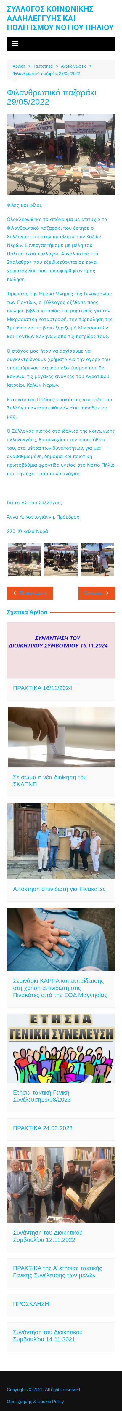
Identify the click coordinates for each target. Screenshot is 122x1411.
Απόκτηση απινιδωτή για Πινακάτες (59, 889)
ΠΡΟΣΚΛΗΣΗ (31, 1303)
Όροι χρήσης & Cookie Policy (35, 1401)
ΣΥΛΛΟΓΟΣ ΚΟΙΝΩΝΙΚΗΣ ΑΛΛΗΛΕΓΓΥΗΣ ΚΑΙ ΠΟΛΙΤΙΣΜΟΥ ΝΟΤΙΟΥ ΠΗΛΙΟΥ (60, 18)
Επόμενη (93, 593)
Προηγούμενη (33, 593)
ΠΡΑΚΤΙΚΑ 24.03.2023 (43, 1128)
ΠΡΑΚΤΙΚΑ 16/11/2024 (42, 688)
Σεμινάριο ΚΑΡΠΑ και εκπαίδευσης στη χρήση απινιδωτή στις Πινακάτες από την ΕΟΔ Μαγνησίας (60, 988)
